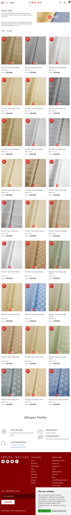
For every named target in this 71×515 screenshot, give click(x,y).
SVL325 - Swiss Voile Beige (10, 357)
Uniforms (54, 474)
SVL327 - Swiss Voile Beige (58, 231)
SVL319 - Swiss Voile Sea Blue (58, 399)
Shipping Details (57, 471)
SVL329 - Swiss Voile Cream (34, 108)
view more (17, 25)
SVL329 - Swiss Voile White (34, 149)
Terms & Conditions (57, 483)
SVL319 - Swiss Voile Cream (34, 399)
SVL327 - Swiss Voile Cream (34, 231)
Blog (53, 477)
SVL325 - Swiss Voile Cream (34, 357)
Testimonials (55, 466)
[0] (69, 2)
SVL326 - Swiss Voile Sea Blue (35, 314)
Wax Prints (34, 463)
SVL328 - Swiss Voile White (58, 190)
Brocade (33, 480)
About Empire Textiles (58, 460)
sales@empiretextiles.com (18, 447)
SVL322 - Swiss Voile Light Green (57, 358)
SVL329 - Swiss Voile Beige (10, 149)
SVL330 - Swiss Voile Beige (10, 67)
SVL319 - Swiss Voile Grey (10, 399)
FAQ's (54, 469)
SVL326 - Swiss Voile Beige (34, 272)
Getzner (33, 471)
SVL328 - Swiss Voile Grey (57, 149)
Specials (33, 483)
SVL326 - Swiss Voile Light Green (57, 272)
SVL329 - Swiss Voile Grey (57, 108)
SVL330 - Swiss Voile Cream (10, 108)
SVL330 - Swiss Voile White (58, 67)
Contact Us (55, 463)
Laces (32, 460)
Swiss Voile (34, 474)
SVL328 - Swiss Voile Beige (34, 190)
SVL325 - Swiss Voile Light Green (57, 315)
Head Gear (34, 477)
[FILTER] (3, 31)
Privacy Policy (56, 485)
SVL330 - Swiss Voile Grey (33, 67)
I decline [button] (47, 511)
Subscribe (8, 502)
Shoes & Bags (35, 466)
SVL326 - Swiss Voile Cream (10, 314)
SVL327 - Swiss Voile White (10, 272)
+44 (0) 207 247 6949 (18, 445)
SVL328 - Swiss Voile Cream (10, 190)
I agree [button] (41, 511)
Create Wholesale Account (60, 480)
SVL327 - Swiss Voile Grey (10, 231)
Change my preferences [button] (59, 511)
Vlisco (32, 469)
